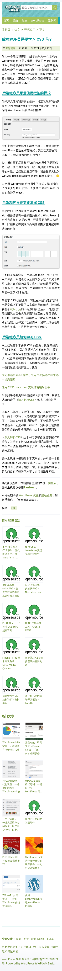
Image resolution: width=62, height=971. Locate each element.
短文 (17, 29)
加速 (24, 20)
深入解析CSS (26, 399)
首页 (6, 20)
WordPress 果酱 (11, 959)
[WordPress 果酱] (14, 12)
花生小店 (15, 309)
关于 (26, 939)
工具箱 (50, 939)
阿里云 (52, 483)
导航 (15, 20)
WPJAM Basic (46, 963)
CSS (14, 508)
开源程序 (29, 29)
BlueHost (30, 487)
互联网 (52, 20)
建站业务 (46, 495)
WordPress (37, 20)
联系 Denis (37, 939)
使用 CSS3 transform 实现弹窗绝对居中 (26, 387)
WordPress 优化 (29, 495)
